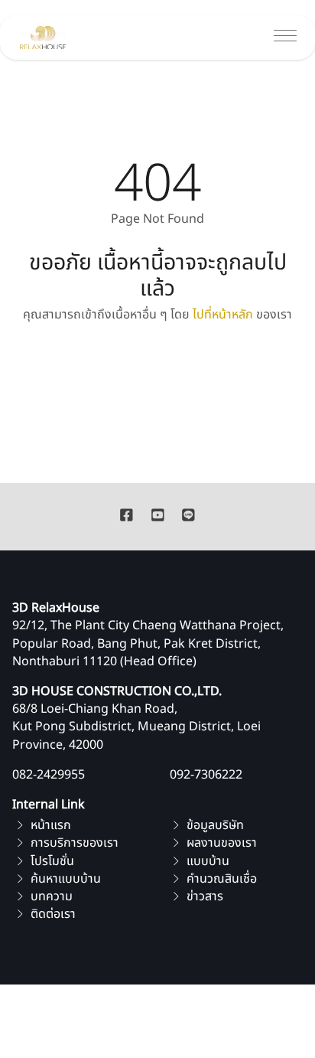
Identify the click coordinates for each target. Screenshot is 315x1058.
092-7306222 (206, 775)
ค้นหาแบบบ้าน (64, 879)
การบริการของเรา (73, 843)
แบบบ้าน (206, 861)
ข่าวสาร (203, 896)
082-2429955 (48, 775)
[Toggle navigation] (285, 37)
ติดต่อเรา (52, 914)
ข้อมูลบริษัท (213, 825)
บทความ (50, 896)
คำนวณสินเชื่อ (220, 879)
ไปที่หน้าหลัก (223, 314)
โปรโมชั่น (51, 861)
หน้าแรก (49, 825)
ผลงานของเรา (220, 843)
